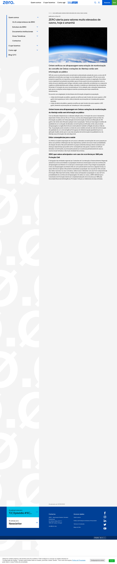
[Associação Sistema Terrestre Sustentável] (8, 2)
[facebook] (105, 513)
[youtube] (105, 528)
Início (50, 13)
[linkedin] (105, 520)
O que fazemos (49, 2)
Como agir (61, 2)
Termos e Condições (79, 524)
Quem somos (36, 2)
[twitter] (105, 524)
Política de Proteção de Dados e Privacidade (85, 520)
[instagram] (105, 517)
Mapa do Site (77, 527)
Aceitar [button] (112, 561)
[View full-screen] (78, 45)
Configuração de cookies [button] (97, 560)
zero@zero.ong (52, 526)
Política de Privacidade (78, 560)
